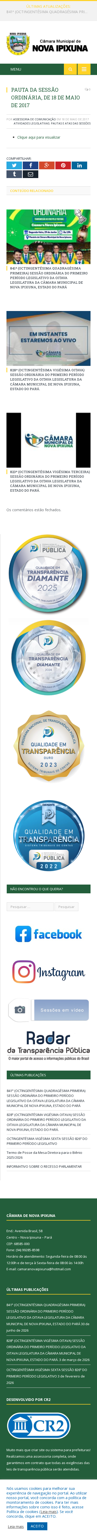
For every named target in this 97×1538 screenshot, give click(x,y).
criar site (38, 1450)
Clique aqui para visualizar (38, 137)
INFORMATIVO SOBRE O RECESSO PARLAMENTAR (44, 1166)
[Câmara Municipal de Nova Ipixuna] (48, 42)
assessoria (42, 1456)
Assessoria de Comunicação (34, 119)
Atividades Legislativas (31, 123)
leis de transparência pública (29, 1469)
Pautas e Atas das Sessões (71, 123)
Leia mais (49, 1511)
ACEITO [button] (37, 1526)
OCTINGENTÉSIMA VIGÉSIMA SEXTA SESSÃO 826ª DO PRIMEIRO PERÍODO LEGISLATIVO (47, 1141)
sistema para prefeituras (70, 1450)
